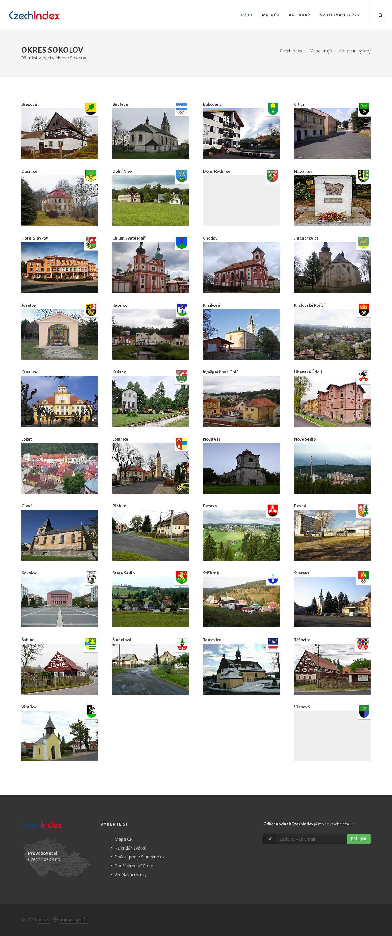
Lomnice (120, 439)
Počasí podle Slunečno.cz (139, 857)
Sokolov (29, 573)
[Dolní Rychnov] (241, 200)
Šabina (28, 640)
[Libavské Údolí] (332, 401)
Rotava (210, 506)
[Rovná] (332, 535)
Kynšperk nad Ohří (220, 372)
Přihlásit (359, 839)
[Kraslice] (59, 401)
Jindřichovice (306, 238)
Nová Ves (212, 439)
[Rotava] (241, 535)
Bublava (120, 104)
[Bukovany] (241, 133)
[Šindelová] (150, 669)
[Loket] (59, 468)
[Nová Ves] (241, 468)
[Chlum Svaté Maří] (150, 267)
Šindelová (121, 640)
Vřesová (302, 707)
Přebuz (119, 506)
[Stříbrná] (241, 602)
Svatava (302, 573)
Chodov (210, 238)
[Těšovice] (332, 669)
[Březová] (59, 133)
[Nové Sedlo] (332, 468)
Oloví (26, 506)
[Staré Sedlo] (150, 602)
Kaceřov (120, 305)
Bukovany (212, 104)
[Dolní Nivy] (150, 200)
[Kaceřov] (150, 334)
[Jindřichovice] (332, 267)
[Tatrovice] (241, 669)
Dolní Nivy (122, 171)
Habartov (303, 171)
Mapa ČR (124, 839)
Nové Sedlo (305, 439)
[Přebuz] (150, 535)
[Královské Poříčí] (332, 334)
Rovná (300, 506)
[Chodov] (241, 267)
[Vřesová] (332, 736)
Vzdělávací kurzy (131, 874)
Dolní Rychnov (216, 171)
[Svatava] (332, 602)
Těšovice (302, 640)
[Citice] (332, 133)
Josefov (28, 305)
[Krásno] (150, 401)
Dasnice (29, 171)
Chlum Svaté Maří (129, 238)
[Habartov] (332, 200)
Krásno (119, 372)
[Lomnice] (150, 468)
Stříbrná (211, 573)
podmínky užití (74, 920)
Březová (29, 104)
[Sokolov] (59, 602)
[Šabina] (59, 669)
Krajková (211, 305)
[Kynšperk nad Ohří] (241, 401)
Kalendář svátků (131, 848)
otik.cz (43, 920)
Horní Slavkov (34, 238)
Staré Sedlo (123, 573)
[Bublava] (150, 133)
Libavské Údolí (308, 372)
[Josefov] (59, 334)
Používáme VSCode (134, 866)
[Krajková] (241, 334)
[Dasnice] (59, 200)
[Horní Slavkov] (59, 267)
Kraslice (29, 372)
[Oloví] (59, 535)
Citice (299, 104)
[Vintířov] (59, 736)
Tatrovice (212, 640)
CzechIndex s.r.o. (44, 859)
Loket (26, 439)
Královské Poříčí (309, 305)
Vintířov (29, 707)
